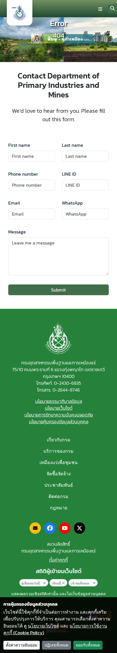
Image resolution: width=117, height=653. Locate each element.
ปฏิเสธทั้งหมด (56, 645)
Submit (58, 289)
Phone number (23, 174)
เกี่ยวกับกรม (58, 439)
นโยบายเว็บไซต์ (58, 408)
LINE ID (69, 174)
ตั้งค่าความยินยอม (21, 645)
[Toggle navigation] (100, 9)
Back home (58, 54)
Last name (72, 145)
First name (19, 145)
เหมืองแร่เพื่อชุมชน (58, 462)
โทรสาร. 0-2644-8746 (58, 389)
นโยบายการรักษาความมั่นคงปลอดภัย (58, 414)
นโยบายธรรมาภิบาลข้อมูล (58, 401)
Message (17, 231)
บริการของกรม (58, 451)
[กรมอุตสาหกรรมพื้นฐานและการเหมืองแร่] (19, 12)
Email (14, 202)
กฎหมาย (58, 507)
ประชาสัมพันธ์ (58, 485)
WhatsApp (72, 202)
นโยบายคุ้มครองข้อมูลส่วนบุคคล (58, 421)
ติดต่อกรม (58, 496)
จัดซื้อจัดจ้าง (59, 473)
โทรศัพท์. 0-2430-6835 (58, 383)
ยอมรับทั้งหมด (88, 645)
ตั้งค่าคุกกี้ (58, 559)
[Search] (112, 9)
